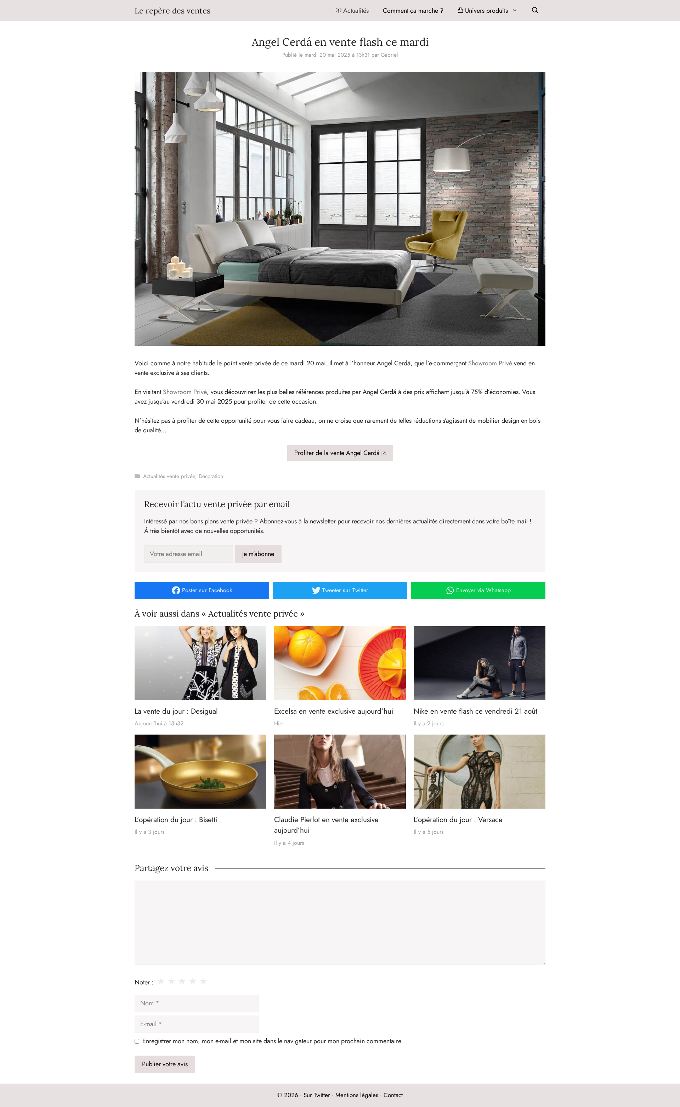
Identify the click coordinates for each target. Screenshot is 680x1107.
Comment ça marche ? (413, 10)
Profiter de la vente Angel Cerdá (337, 452)
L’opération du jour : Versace (458, 819)
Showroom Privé (490, 363)
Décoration (211, 476)
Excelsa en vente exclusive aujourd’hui (333, 711)
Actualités (355, 10)
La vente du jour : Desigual (176, 711)
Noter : (144, 982)
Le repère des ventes (172, 11)
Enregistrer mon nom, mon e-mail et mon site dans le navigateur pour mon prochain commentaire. (272, 1041)
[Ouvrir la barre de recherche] (535, 10)
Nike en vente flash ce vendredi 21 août (475, 711)
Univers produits (485, 10)
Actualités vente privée (169, 476)
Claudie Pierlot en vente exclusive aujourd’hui (326, 825)
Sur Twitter (317, 1095)
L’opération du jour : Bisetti (176, 819)
